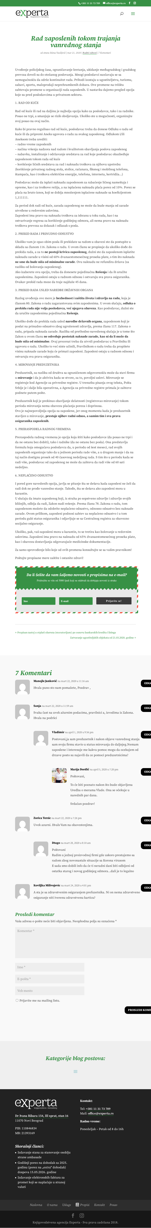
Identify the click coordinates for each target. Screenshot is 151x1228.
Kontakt (99, 1205)
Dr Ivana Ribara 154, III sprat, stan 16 (41, 1116)
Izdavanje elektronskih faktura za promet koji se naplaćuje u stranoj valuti (41, 1182)
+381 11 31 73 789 (90, 3)
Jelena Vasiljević (58, 52)
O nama (52, 1205)
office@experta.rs (101, 1113)
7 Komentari (104, 52)
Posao (113, 1205)
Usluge (66, 1205)
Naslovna (36, 1205)
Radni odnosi (90, 52)
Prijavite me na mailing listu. (39, 1001)
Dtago (56, 843)
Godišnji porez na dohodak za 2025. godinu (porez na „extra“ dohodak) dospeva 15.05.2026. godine (42, 1167)
